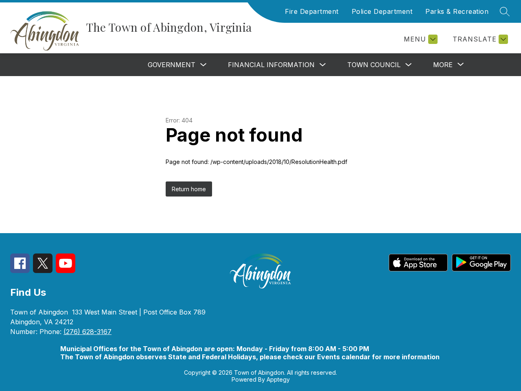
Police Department (382, 11)
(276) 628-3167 (87, 332)
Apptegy (278, 379)
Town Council (374, 65)
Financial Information (271, 65)
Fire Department (312, 11)
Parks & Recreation (456, 11)
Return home (189, 189)
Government (171, 65)
